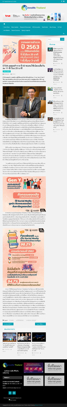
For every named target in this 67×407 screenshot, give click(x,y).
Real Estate (45, 27)
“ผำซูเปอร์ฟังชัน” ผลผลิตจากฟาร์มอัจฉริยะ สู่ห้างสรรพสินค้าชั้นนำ (58, 90)
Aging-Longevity (26, 30)
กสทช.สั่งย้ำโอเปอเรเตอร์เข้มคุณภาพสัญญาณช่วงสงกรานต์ (9, 324)
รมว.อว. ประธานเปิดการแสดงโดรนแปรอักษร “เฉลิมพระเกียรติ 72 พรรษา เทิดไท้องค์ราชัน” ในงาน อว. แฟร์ (39, 347)
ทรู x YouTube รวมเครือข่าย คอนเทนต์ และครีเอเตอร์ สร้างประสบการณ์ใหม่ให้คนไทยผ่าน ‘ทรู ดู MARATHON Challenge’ (58, 75)
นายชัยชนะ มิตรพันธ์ (31, 320)
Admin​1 (55, 65)
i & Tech (60, 27)
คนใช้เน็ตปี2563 (20, 320)
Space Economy (16, 30)
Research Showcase (25, 27)
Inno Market (7, 30)
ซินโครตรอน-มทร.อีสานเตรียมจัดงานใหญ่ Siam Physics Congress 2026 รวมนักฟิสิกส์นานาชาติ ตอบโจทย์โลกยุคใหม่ (23, 347)
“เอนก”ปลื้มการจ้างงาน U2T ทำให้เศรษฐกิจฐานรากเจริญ (41, 324)
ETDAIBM (11, 320)
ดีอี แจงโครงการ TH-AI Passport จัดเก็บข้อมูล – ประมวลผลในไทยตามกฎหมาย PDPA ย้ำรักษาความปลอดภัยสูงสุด (58, 106)
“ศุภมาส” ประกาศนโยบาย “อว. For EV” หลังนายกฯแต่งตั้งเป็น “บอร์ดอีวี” (9, 345)
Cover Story (7, 27)
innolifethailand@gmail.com (13, 387)
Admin (13, 74)
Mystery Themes (38, 405)
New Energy (53, 27)
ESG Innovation (36, 27)
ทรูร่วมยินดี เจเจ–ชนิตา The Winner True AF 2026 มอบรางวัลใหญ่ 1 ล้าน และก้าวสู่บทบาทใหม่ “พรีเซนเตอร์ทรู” (58, 123)
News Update (14, 27)
